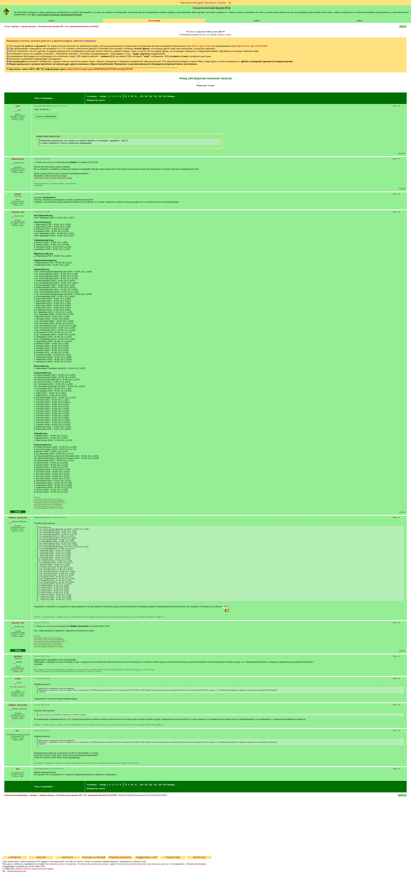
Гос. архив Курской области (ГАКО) (81, 26)
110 (141, 96)
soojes (228, 35)
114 (160, 96)
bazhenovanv (18, 159)
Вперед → (172, 96)
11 (136, 96)
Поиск (359, 21)
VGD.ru (51, 21)
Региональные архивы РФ (50, 26)
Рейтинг (192, 32)
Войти (257, 21)
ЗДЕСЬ (124, 140)
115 (164, 96)
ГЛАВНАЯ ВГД (173, 857)
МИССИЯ (41, 857)
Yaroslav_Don (17, 212)
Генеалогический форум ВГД (211, 8)
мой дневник (38, 185)
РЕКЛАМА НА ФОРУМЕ (94, 857)
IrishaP (18, 194)
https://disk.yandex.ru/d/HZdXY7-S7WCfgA (48, 508)
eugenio (220, 35)
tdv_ (18, 731)
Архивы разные (28, 26)
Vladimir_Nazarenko (18, 518)
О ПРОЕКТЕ (15, 857)
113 (155, 96)
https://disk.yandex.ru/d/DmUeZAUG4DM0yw (49, 501)
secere (102, 100)
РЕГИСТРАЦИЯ (154, 21)
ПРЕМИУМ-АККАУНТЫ (120, 857)
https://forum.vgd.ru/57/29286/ (252, 46)
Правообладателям (16, 871)
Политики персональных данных (93, 864)
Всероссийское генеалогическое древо (35, 869)
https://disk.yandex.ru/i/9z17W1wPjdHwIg (48, 504)
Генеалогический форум (16, 795)
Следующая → (48, 98)
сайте (68, 719)
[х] (229, 2)
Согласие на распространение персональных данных (142, 864)
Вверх (395, 106)
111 (146, 96)
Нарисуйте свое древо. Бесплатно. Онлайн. (203, 2)
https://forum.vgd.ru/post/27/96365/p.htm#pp (53, 178)
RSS (43, 866)
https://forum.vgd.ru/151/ (198, 46)
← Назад (102, 96)
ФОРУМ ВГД (199, 857)
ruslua (18, 679)
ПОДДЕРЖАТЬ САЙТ (146, 857)
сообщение (50, 162)
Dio (17, 769)
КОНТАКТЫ (67, 857)
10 (132, 96)
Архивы (15, 26)
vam (18, 106)
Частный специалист (18, 687)
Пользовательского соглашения (60, 864)
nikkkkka (18, 656)
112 (150, 96)
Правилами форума (196, 864)
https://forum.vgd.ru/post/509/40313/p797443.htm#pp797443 (100, 69)
